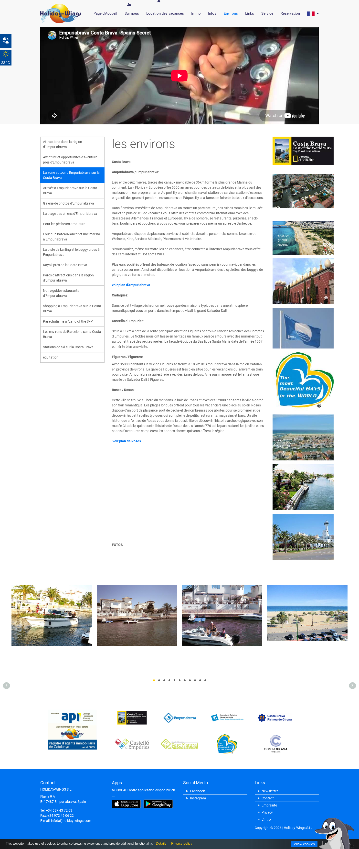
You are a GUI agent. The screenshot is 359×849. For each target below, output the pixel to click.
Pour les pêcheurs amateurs (64, 224)
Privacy (267, 812)
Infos (212, 13)
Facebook (197, 791)
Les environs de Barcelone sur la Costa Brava (72, 334)
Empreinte (269, 805)
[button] (313, 13)
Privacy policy (180, 843)
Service (267, 13)
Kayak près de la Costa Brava (65, 265)
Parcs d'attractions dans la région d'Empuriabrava (68, 277)
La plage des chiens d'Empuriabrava (70, 214)
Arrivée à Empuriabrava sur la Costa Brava (70, 190)
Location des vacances (165, 13)
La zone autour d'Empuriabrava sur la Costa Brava (71, 175)
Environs (231, 13)
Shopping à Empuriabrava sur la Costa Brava (72, 308)
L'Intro (266, 819)
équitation (50, 357)
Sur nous (132, 13)
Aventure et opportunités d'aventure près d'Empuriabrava (70, 159)
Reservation (290, 13)
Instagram (198, 798)
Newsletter (270, 791)
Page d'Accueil (105, 13)
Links (249, 13)
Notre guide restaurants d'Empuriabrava (61, 293)
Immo (196, 13)
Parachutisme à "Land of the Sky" (68, 321)
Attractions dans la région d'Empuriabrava (62, 144)
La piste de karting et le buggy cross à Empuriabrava (71, 252)
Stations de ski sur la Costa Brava (68, 347)
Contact (268, 798)
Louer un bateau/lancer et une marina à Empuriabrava (71, 236)
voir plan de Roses (126, 441)
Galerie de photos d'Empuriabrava (68, 203)
